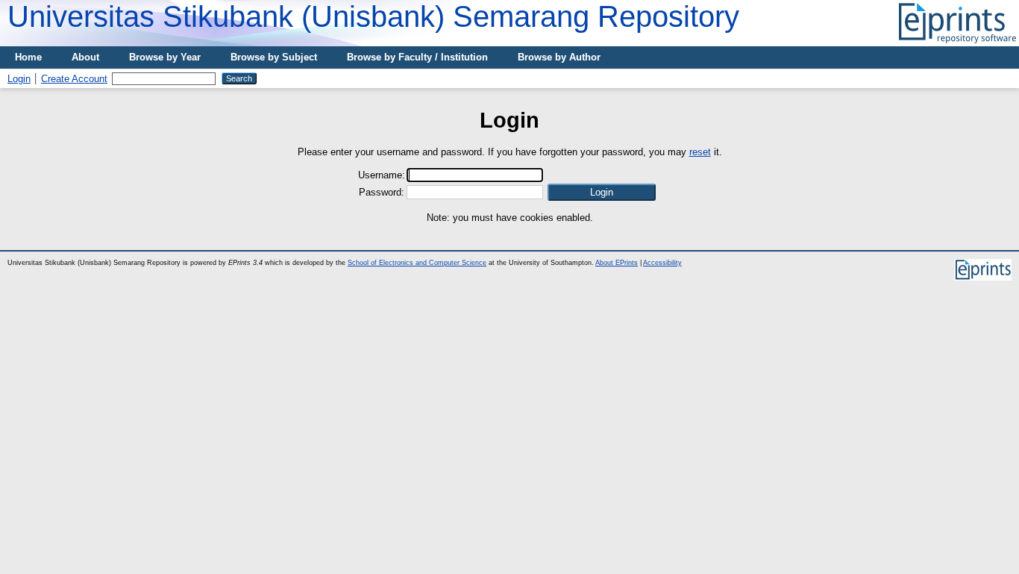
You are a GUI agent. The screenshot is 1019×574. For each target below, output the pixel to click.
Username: (381, 175)
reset (700, 151)
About (85, 57)
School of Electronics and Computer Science (417, 262)
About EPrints (616, 262)
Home (28, 57)
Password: (381, 192)
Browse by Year (165, 57)
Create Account (74, 78)
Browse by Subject (274, 57)
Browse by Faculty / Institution (417, 57)
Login (19, 78)
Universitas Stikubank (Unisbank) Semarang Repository (373, 16)
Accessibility (662, 262)
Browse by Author (559, 57)
